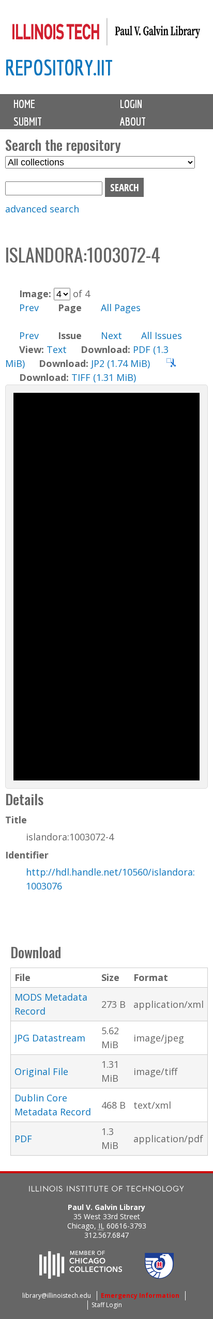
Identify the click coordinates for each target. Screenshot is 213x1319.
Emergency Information (140, 1295)
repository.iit (59, 67)
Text (57, 349)
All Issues (161, 335)
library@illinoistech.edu (56, 1295)
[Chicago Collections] (80, 1275)
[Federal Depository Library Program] (159, 1275)
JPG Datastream (49, 1038)
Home (24, 104)
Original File (41, 1071)
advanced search (42, 209)
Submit (27, 121)
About (133, 121)
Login (131, 104)
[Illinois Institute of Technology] (106, 1190)
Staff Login (107, 1304)
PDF (23, 1138)
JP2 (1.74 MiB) (120, 363)
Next (111, 335)
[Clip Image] (171, 363)
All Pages (121, 307)
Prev (29, 307)
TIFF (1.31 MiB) (103, 377)
